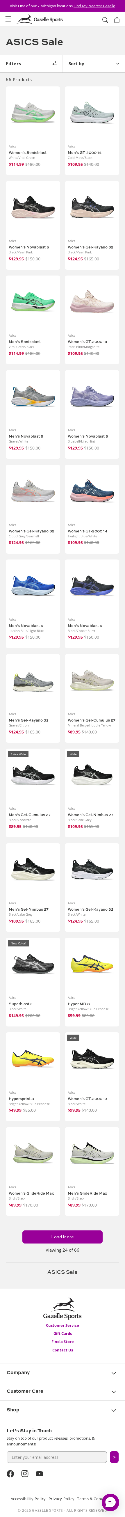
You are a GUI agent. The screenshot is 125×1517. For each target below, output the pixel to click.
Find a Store (62, 1341)
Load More (62, 1237)
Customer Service (62, 1325)
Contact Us (62, 1350)
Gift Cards (62, 1333)
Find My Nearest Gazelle (94, 5)
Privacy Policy (61, 1498)
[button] (8, 19)
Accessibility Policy (28, 1498)
